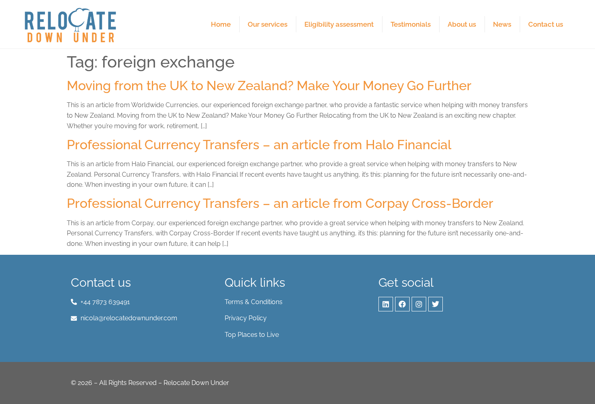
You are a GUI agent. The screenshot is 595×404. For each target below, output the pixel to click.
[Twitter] (435, 304)
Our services (267, 24)
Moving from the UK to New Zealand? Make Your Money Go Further (269, 85)
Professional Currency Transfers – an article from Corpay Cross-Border (280, 203)
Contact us (545, 24)
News (502, 24)
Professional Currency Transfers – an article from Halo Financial (259, 144)
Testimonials (411, 24)
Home (221, 24)
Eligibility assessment (339, 24)
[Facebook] (402, 304)
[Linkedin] (385, 304)
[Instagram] (419, 304)
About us (462, 24)
